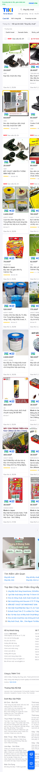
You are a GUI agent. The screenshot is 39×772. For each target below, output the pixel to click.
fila (28, 693)
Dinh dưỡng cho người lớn (16, 711)
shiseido (7, 693)
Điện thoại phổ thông (14, 741)
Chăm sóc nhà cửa (16, 733)
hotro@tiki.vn (20, 659)
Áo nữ (33, 705)
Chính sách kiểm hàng (11, 648)
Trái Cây (6, 721)
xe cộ (31, 14)
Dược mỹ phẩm (21, 761)
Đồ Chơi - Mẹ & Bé (11, 702)
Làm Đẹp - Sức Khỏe (11, 746)
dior (11, 691)
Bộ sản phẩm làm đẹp (15, 760)
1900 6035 (12, 682)
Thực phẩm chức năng (15, 750)
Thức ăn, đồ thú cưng (14, 731)
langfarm (13, 693)
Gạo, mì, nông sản (14, 726)
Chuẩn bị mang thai (14, 715)
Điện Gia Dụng (9, 764)
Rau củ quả (11, 723)
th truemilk (26, 691)
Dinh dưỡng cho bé (14, 710)
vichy (24, 693)
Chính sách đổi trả (9, 651)
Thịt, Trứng (14, 721)
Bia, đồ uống (11, 728)
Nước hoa (11, 759)
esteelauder (18, 691)
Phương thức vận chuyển (12, 646)
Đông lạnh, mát (17, 724)
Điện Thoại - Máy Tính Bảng (14, 737)
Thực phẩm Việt (20, 723)
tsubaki (32, 693)
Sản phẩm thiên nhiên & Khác (15, 754)
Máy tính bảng (12, 742)
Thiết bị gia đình (21, 767)
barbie (32, 691)
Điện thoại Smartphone (11, 739)
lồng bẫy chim (9, 580)
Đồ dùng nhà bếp (9, 767)
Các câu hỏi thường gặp (11, 638)
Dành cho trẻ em (13, 730)
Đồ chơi (23, 705)
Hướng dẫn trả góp (10, 653)
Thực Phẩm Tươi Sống (12, 719)
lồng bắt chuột (9, 577)
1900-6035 (13, 634)
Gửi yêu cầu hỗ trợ (9, 640)
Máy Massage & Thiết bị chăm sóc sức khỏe (16, 753)
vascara (6, 691)
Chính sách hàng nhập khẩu (12, 656)
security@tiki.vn (20, 661)
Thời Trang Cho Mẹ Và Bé (12, 705)
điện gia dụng (23, 14)
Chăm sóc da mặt (9, 748)
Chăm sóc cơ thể (13, 752)
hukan (19, 693)
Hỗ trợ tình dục (19, 759)
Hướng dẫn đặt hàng (10, 643)
